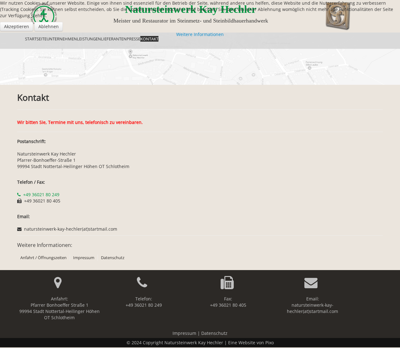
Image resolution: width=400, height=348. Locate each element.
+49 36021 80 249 (41, 194)
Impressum (83, 257)
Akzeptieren (16, 26)
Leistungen (89, 39)
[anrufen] (19, 194)
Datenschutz (112, 257)
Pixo (269, 342)
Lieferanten (114, 39)
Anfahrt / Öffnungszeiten (43, 257)
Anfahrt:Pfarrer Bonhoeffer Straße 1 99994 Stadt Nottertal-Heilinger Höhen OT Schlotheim (59, 308)
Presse (133, 39)
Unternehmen (62, 39)
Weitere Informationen (200, 34)
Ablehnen (48, 26)
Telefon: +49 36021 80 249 (144, 302)
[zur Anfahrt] (59, 286)
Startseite (36, 39)
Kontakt (149, 39)
